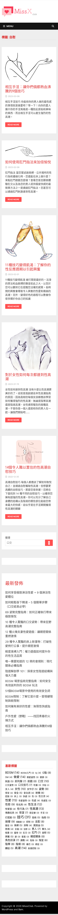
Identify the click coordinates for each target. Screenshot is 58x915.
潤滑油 (38, 825)
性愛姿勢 (24, 800)
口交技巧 (25, 784)
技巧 (24, 817)
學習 (9, 793)
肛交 (27, 833)
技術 (36, 817)
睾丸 (46, 829)
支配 (39, 821)
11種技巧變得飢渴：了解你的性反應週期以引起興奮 (28, 267)
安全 (18, 792)
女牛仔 (32, 789)
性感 (36, 800)
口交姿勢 (11, 785)
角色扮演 (12, 840)
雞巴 (30, 844)
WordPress (7, 909)
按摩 (10, 821)
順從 (39, 844)
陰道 (20, 844)
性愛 (11, 800)
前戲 (32, 781)
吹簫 (37, 785)
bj (38, 772)
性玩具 (21, 804)
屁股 (9, 796)
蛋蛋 (25, 836)
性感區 (46, 800)
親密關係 (37, 836)
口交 (43, 781)
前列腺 (20, 781)
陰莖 (43, 840)
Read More (13, 124)
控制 (30, 822)
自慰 (46, 832)
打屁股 (10, 817)
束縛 (18, 825)
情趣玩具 (11, 812)
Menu (9, 26)
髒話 (9, 848)
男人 (36, 828)
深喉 (28, 825)
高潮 (21, 848)
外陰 (45, 785)
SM (8, 777)
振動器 (20, 822)
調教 (24, 840)
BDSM (12, 772)
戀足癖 (34, 813)
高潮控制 (34, 848)
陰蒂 (9, 844)
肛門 (36, 832)
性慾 (10, 804)
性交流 (44, 796)
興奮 (9, 836)
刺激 (9, 781)
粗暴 (9, 833)
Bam (20, 909)
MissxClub (27, 906)
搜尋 (7, 537)
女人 (9, 789)
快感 (27, 796)
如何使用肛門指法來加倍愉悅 (28, 162)
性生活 (35, 804)
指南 (46, 817)
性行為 (22, 808)
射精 (39, 792)
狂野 (27, 829)
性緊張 (10, 809)
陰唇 (34, 840)
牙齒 (18, 829)
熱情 (9, 829)
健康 (43, 777)
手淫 (44, 813)
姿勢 (44, 789)
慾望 (23, 812)
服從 (9, 825)
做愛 (19, 777)
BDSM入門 (27, 773)
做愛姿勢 (33, 777)
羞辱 (18, 833)
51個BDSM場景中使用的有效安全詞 (27, 691)
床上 (18, 796)
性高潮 (37, 808)
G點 (46, 772)
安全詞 (29, 793)
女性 (20, 789)
